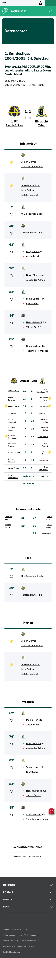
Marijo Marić (33, 251)
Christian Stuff (34, 346)
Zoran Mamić (42, 437)
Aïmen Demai (28, 162)
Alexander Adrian (30, 185)
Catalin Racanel (29, 195)
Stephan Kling (13, 413)
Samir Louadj (33, 299)
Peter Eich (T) (13, 391)
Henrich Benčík (34, 322)
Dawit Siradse (33, 275)
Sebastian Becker (35, 214)
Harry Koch (43, 413)
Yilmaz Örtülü (33, 327)
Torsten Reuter (29, 232)
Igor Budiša (27, 190)
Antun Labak (32, 256)
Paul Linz (44, 476)
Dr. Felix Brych (35, 85)
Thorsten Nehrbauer (32, 166)
